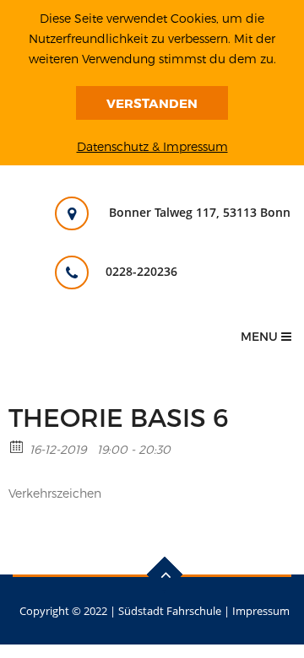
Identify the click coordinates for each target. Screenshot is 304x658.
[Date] (17, 446)
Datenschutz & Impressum (152, 146)
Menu (261, 336)
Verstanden (152, 103)
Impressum (261, 610)
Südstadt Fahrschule (169, 610)
